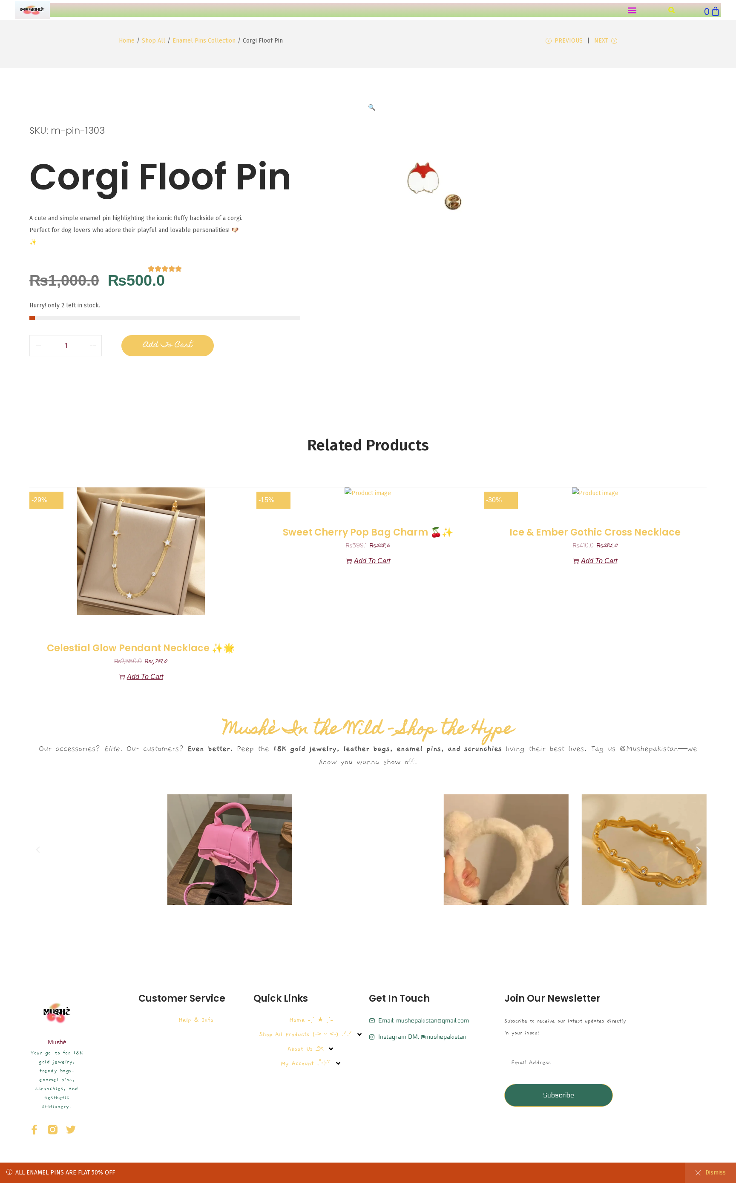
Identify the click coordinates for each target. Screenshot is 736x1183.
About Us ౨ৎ (305, 1049)
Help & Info (195, 1020)
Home (127, 40)
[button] (632, 10)
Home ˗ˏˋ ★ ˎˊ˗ (311, 1020)
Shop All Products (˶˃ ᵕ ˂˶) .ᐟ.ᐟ (305, 1034)
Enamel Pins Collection (204, 40)
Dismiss (715, 1172)
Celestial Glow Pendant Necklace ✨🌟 (141, 648)
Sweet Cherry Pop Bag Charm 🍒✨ (368, 532)
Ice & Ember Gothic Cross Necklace (595, 532)
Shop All (153, 40)
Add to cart (167, 345)
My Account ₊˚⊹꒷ (306, 1063)
